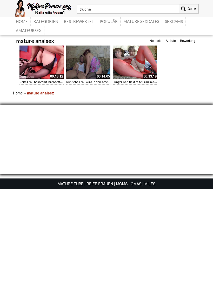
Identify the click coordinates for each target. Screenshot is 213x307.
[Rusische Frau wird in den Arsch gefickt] (88, 62)
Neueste (156, 40)
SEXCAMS (174, 21)
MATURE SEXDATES (141, 21)
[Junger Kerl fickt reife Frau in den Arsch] (135, 62)
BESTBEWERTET (79, 21)
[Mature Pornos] (43, 7)
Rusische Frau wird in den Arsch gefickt (92, 82)
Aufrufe (171, 40)
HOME (22, 21)
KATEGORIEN (46, 21)
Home (18, 92)
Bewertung (187, 40)
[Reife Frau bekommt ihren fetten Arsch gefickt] (41, 62)
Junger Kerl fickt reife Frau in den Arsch (139, 82)
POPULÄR (109, 21)
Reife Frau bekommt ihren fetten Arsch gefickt (50, 82)
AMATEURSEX (29, 30)
